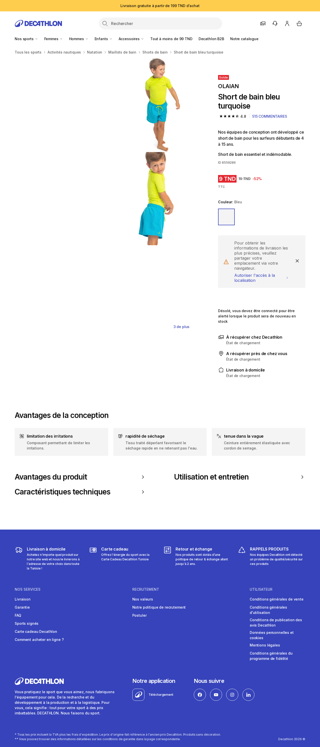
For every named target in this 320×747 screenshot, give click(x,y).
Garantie (22, 607)
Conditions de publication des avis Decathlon (276, 622)
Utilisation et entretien (211, 476)
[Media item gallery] (108, 198)
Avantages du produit (51, 476)
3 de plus (182, 327)
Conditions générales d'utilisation (268, 610)
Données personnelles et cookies (272, 635)
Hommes (77, 39)
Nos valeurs (142, 599)
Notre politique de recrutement (159, 607)
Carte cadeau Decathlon (36, 631)
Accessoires (130, 39)
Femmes (51, 39)
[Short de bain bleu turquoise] (61, 105)
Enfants (102, 39)
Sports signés (26, 623)
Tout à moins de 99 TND (171, 39)
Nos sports (24, 39)
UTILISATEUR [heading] (261, 589)
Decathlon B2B (211, 39)
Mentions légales (265, 645)
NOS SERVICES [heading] (27, 589)
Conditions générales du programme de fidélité (271, 656)
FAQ (18, 615)
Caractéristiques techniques (62, 491)
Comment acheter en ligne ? (39, 639)
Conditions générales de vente (277, 599)
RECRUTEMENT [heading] (145, 589)
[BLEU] (226, 217)
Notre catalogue (244, 39)
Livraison (23, 599)
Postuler (139, 615)
